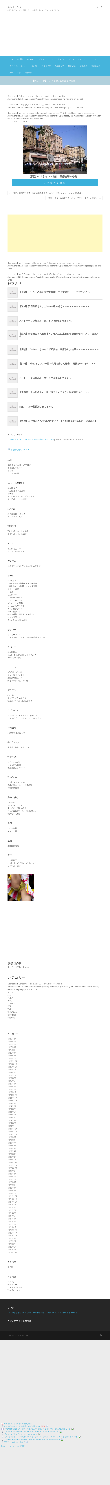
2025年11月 (13, 1064)
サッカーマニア (14, 634)
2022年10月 (13, 1168)
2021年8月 (12, 1207)
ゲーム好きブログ (15, 608)
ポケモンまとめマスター (18, 698)
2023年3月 (12, 1154)
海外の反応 (95, 66)
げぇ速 (10, 592)
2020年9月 (12, 1238)
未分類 (10, 1267)
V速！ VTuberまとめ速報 (18, 531)
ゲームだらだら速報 (16, 606)
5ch (11, 59)
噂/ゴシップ (59, 66)
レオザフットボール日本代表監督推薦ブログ (26, 637)
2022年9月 (12, 1171)
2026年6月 (12, 1044)
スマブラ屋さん (14, 617)
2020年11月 (13, 1233)
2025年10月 (13, 1067)
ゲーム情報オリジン (16, 611)
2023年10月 (13, 1134)
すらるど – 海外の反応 (17, 808)
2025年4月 (12, 1083)
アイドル (40, 59)
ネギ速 (10, 470)
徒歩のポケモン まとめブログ (20, 701)
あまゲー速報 (13, 589)
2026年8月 (12, 1038)
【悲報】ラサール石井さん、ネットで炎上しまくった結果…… (74, 198)
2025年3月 (12, 1086)
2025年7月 (12, 1075)
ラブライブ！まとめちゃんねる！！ (23, 715)
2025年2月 (12, 1089)
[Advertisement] (55, 35)
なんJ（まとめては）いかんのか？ (22, 654)
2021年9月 (12, 1204)
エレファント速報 (15, 516)
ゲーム (71, 59)
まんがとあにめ (14, 548)
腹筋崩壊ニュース (15, 677)
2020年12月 (13, 1230)
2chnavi (11, 439)
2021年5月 (12, 1216)
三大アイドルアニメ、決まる (14, 1442)
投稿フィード (13, 1284)
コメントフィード (15, 1287)
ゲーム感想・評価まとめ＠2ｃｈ (21, 614)
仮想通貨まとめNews (16, 767)
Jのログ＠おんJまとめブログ (19, 465)
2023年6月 (12, 1145)
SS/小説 (20, 59)
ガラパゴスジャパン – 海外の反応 (22, 811)
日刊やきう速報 (14, 657)
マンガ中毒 (12, 831)
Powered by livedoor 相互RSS (14, 1446)
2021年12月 (13, 1196)
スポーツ (81, 59)
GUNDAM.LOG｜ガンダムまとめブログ (24, 566)
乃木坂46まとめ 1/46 (16, 733)
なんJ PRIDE (12, 652)
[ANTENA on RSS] (97, 7)
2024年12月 (13, 1095)
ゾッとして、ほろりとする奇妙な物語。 (18, 1423)
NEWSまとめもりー (16, 672)
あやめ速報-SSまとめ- (17, 513)
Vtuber (30, 59)
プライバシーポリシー (18, 66)
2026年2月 (12, 1055)
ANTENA (15, 7)
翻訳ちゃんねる (14, 813)
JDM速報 (11, 802)
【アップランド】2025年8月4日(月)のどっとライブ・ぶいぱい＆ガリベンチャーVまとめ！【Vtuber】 (41, 1437)
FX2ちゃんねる (14, 762)
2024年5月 (12, 1114)
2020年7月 (12, 1244)
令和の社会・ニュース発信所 (20, 785)
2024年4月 (12, 1117)
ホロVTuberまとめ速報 (17, 499)
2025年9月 (12, 1069)
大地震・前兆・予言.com (18, 747)
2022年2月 (12, 1190)
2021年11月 (13, 1199)
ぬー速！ (11, 493)
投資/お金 (72, 66)
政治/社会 (83, 66)
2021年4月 (12, 1218)
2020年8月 (12, 1241)
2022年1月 (12, 1193)
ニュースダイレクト (16, 675)
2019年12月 (13, 1252)
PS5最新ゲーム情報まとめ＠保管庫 (22, 583)
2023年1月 (12, 1159)
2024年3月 (12, 1120)
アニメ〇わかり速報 (16, 551)
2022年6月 (12, 1179)
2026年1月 (12, 1058)
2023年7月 (12, 1143)
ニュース (92, 59)
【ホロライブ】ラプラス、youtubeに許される (20, 1434)
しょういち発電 (14, 765)
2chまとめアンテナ (31, 439)
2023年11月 (13, 1131)
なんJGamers (13, 594)
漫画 (11, 72)
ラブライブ (46, 66)
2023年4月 (12, 1151)
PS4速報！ (12, 580)
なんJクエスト (13, 488)
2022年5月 (12, 1182)
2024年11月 (13, 1098)
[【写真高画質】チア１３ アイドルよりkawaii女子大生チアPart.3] (21, 875)
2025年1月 (12, 1092)
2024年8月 (12, 1106)
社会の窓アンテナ (46, 439)
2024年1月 (12, 1126)
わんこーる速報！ (15, 600)
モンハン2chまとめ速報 (18, 620)
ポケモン (34, 66)
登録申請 (28, 72)
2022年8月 (12, 1173)
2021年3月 (12, 1221)
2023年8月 (12, 1140)
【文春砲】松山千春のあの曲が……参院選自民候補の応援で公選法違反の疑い (32, 1439)
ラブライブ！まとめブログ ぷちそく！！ (25, 718)
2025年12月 (13, 1061)
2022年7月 (12, 1176)
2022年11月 (13, 1165)
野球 (9, 1006)
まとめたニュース (15, 467)
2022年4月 (12, 1185)
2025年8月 (12, 1072)
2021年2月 (12, 1224)
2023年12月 (13, 1128)
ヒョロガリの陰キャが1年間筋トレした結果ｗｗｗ (22, 1426)
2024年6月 (12, 1112)
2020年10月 (13, 1235)
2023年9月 (12, 1137)
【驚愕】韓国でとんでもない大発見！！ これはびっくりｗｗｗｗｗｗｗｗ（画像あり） (47, 193)
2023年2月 (12, 1157)
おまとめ (18, 439)
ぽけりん (11, 695)
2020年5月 (12, 1249)
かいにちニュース (15, 805)
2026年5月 (12, 1047)
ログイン (11, 1281)
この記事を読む (55, 182)
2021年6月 (12, 1213)
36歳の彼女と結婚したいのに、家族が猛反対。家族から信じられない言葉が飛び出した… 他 (37, 1429)
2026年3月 (12, 1053)
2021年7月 (12, 1210)
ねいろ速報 (12, 828)
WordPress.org (14, 1290)
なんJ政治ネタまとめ (16, 490)
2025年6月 (12, 1078)
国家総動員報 (13, 788)
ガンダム (61, 59)
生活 (19, 72)
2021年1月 (12, 1227)
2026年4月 (12, 1050)
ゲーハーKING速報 (15, 603)
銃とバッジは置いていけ (18, 680)
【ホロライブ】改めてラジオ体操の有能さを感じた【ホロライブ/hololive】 (31, 1431)
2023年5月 (12, 1148)
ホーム (10, 992)
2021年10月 (13, 1202)
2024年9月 (12, 1103)
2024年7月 (12, 1109)
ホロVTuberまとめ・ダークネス (21, 496)
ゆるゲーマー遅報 (15, 597)
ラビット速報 (13, 473)
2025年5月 (12, 1081)
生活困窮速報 (13, 845)
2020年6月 (12, 1247)
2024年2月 (12, 1123)
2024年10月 (13, 1100)
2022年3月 (12, 1188)
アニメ (51, 59)
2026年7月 (12, 1041)
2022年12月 (13, 1162)
